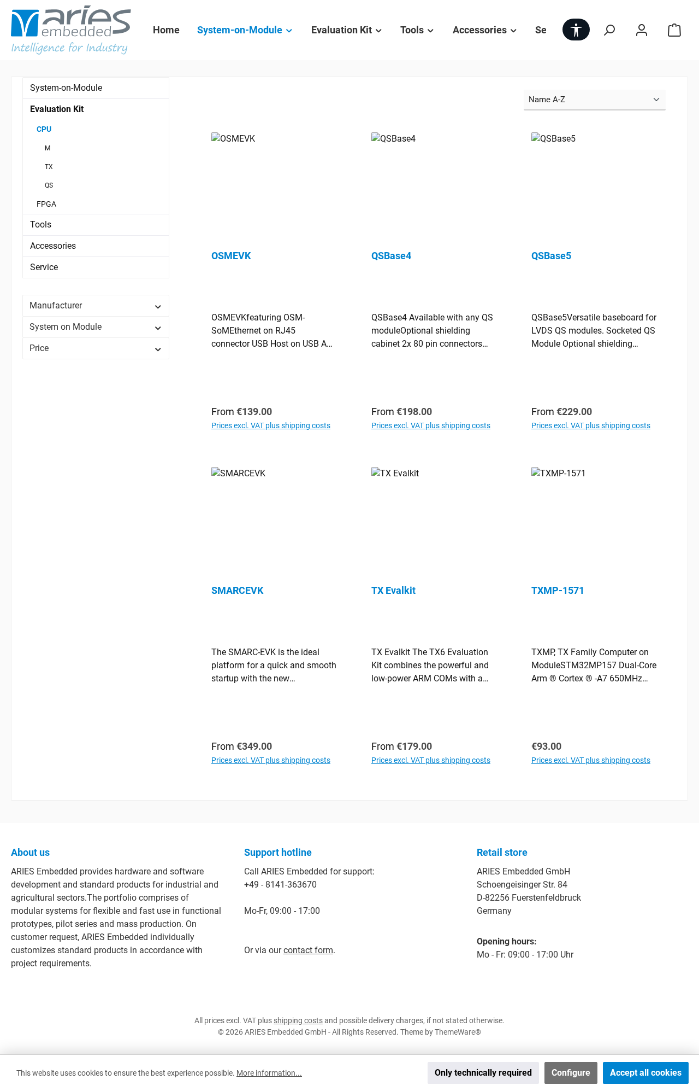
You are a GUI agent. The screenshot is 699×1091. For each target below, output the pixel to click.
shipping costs (298, 1020)
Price (39, 348)
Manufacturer (55, 305)
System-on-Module (66, 88)
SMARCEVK (237, 590)
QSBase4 (391, 255)
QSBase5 (551, 255)
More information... (269, 1073)
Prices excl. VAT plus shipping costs (270, 425)
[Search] (609, 30)
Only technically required (483, 1072)
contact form (308, 950)
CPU (44, 129)
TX (49, 167)
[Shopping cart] (674, 30)
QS (49, 185)
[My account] (641, 30)
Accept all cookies (646, 1072)
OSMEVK (231, 255)
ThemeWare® (458, 1032)
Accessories (53, 246)
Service (44, 267)
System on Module (65, 327)
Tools (40, 224)
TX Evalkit (393, 590)
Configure (571, 1072)
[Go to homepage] (71, 30)
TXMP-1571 (557, 590)
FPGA (46, 204)
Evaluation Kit (57, 109)
